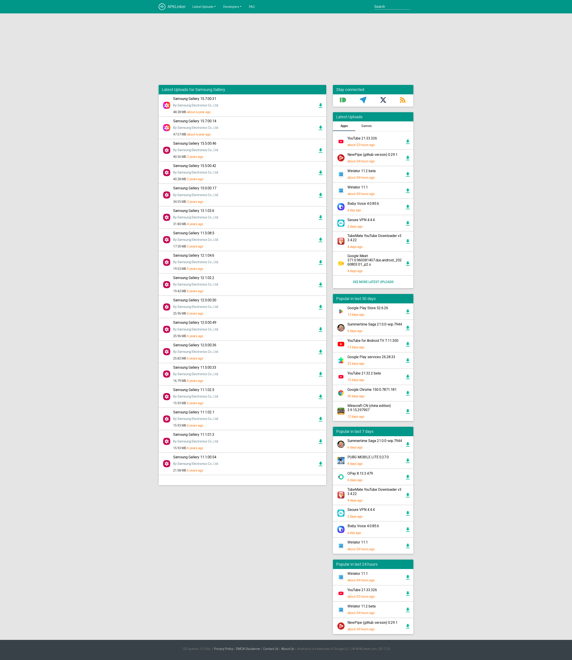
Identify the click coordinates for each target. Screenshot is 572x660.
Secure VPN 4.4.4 (361, 220)
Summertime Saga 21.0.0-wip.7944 (374, 324)
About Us (287, 649)
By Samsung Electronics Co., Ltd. (196, 105)
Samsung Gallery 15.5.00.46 (194, 143)
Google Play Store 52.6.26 (367, 308)
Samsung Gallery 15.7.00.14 (194, 121)
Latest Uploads (202, 6)
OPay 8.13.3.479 (360, 473)
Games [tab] (366, 126)
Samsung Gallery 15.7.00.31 (194, 99)
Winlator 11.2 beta (361, 171)
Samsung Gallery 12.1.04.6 (193, 255)
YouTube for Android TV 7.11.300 (372, 340)
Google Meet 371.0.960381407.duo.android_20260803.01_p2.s (374, 260)
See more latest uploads (373, 282)
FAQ (252, 6)
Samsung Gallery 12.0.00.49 (194, 322)
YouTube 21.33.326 (362, 138)
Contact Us (270, 649)
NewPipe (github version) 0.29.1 (372, 154)
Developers (231, 6)
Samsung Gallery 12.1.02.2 (193, 278)
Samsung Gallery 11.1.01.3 (193, 434)
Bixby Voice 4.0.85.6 (363, 203)
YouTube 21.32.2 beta (364, 373)
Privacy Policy (223, 649)
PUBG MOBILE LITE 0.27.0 (368, 457)
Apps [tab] (344, 126)
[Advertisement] (286, 49)
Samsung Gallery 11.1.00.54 (194, 457)
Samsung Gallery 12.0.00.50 (194, 300)
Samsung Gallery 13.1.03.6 (193, 211)
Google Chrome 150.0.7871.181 (372, 389)
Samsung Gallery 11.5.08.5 (193, 233)
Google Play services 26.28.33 (371, 357)
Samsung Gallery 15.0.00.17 (194, 188)
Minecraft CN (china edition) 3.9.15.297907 (369, 408)
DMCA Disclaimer (248, 649)
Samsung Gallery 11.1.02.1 (193, 412)
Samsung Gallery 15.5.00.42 (194, 166)
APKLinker (177, 6)
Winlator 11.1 (357, 187)
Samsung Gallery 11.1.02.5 (193, 390)
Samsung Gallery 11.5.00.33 (194, 367)
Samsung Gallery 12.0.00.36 (194, 345)
